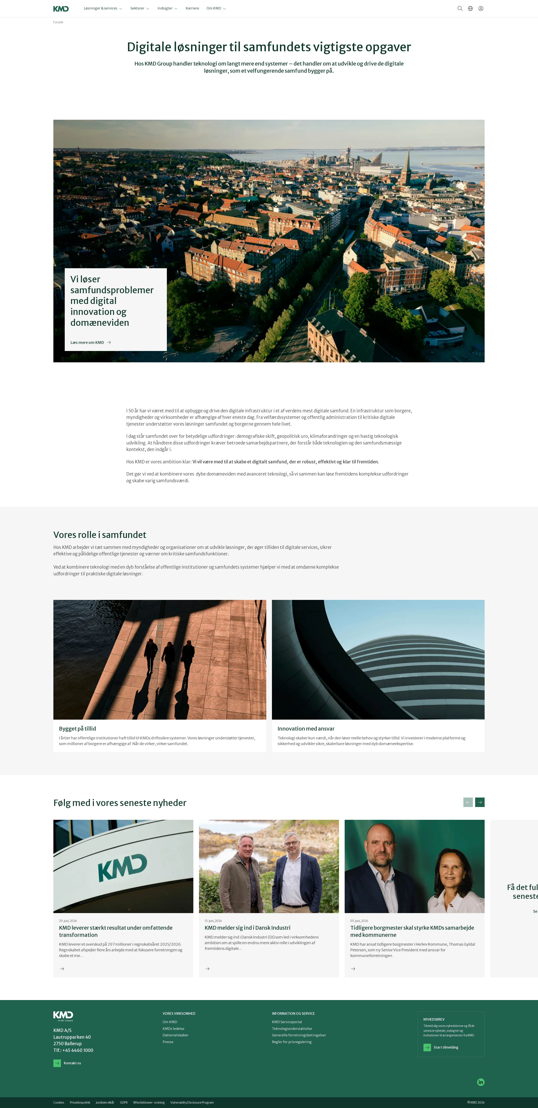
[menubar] (159, 8)
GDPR (124, 1102)
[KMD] (61, 9)
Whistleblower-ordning (149, 1102)
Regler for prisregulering (292, 1042)
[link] (87, 1063)
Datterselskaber (176, 1035)
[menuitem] (107, 8)
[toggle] (460, 8)
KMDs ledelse (173, 1029)
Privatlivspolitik (80, 1102)
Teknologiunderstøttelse (292, 1029)
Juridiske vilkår (105, 1102)
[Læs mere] (123, 898)
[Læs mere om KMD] (116, 309)
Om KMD (170, 1022)
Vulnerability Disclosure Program (192, 1102)
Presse (168, 1042)
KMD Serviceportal (287, 1022)
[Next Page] (480, 802)
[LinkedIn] (481, 1082)
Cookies (58, 1102)
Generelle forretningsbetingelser (299, 1035)
